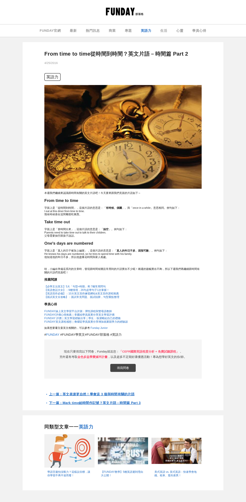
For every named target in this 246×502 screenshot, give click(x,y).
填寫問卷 (123, 368)
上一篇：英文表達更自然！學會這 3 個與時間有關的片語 (92, 394)
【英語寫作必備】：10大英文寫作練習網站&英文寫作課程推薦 (81, 293)
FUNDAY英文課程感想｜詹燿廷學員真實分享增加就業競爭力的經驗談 (86, 321)
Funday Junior (99, 327)
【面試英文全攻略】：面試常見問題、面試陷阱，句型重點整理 (81, 297)
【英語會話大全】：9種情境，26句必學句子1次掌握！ (76, 290)
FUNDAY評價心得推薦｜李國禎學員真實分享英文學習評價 (79, 314)
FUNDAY (52, 334)
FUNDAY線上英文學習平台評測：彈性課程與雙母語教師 (78, 311)
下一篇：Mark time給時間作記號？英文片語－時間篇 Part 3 (95, 403)
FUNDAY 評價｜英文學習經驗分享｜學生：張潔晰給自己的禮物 (82, 318)
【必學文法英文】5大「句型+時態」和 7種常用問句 (75, 286)
